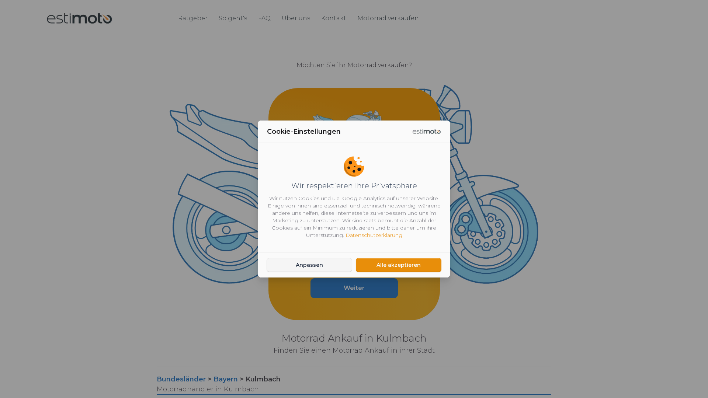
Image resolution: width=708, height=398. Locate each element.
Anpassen (309, 265)
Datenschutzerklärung (374, 235)
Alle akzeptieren (398, 265)
